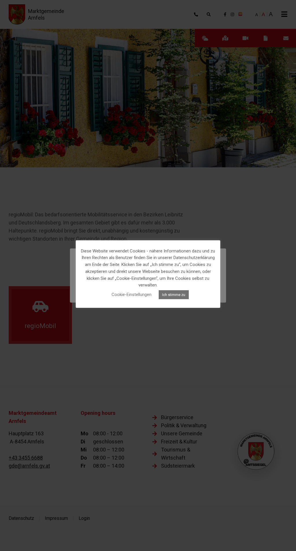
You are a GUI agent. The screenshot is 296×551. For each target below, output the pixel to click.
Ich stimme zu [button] (173, 295)
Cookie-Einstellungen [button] (131, 294)
